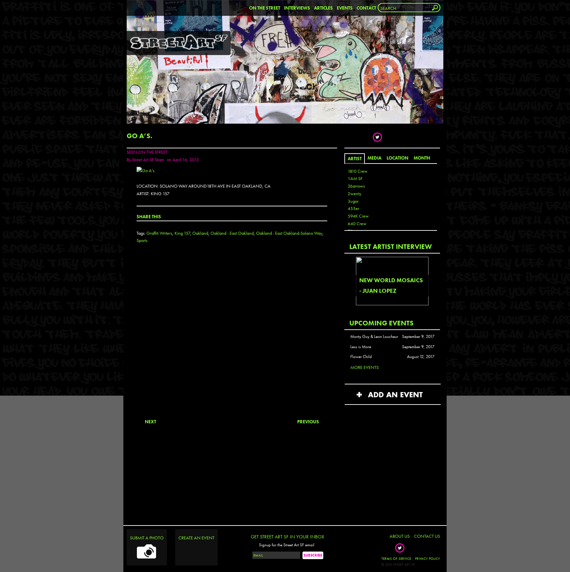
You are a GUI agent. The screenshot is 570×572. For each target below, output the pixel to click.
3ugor (353, 201)
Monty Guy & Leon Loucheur (374, 336)
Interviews (297, 8)
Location (397, 158)
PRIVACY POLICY (427, 558)
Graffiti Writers (159, 233)
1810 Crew (357, 171)
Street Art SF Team (148, 160)
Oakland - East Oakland (232, 233)
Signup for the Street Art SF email (286, 545)
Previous (308, 422)
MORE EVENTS (364, 367)
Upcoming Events (381, 322)
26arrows (356, 186)
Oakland (200, 233)
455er (353, 208)
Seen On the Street (147, 152)
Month (422, 158)
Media (374, 158)
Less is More (360, 346)
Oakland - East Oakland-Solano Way (289, 233)
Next (150, 422)
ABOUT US (400, 536)
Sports (142, 240)
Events (345, 8)
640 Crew (357, 223)
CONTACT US (427, 536)
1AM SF (355, 178)
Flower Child (361, 356)
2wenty (354, 193)
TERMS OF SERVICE (396, 558)
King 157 (182, 233)
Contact (366, 8)
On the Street (264, 8)
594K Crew (358, 216)
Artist (355, 159)
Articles (323, 8)
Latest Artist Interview (390, 246)
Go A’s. (139, 135)
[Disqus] (232, 336)
